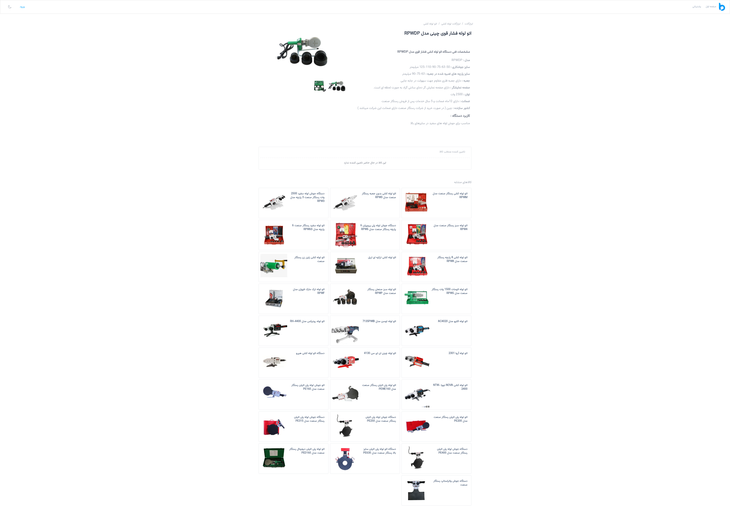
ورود (22, 7)
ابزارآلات (469, 24)
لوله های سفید (438, 123)
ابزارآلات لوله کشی (450, 24)
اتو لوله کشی (430, 24)
